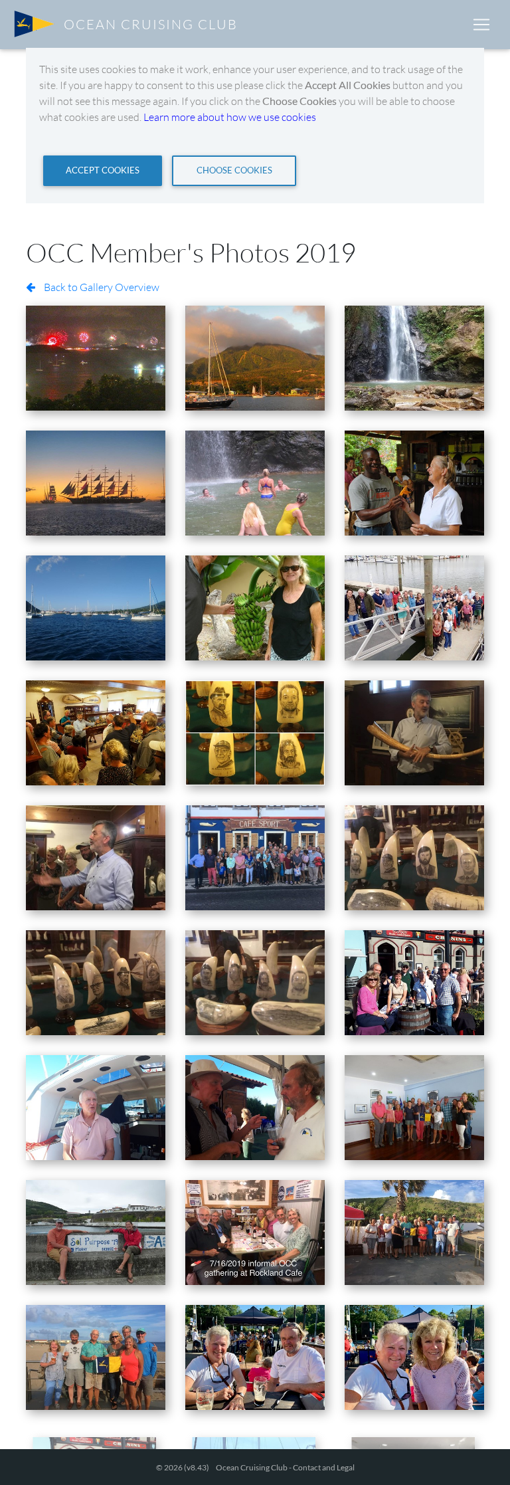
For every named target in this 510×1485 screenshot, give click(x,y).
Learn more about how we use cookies (229, 117)
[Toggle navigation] (481, 24)
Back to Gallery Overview (100, 287)
